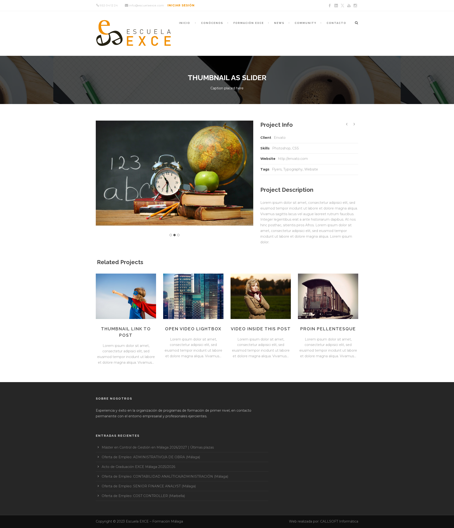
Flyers (277, 169)
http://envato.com (293, 159)
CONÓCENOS (212, 23)
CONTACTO (336, 23)
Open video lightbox (193, 328)
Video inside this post (261, 328)
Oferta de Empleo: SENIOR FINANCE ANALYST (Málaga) (149, 486)
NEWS (279, 23)
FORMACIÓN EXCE (248, 23)
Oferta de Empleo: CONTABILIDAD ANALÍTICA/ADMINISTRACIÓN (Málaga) (165, 476)
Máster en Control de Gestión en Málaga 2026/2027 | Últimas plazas (158, 447)
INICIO (184, 23)
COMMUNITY (305, 23)
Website (311, 169)
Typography (293, 169)
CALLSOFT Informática (339, 521)
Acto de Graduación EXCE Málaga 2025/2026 (138, 467)
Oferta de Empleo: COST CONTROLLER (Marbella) (143, 496)
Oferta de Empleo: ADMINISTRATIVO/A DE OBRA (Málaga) (151, 457)
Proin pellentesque (328, 328)
